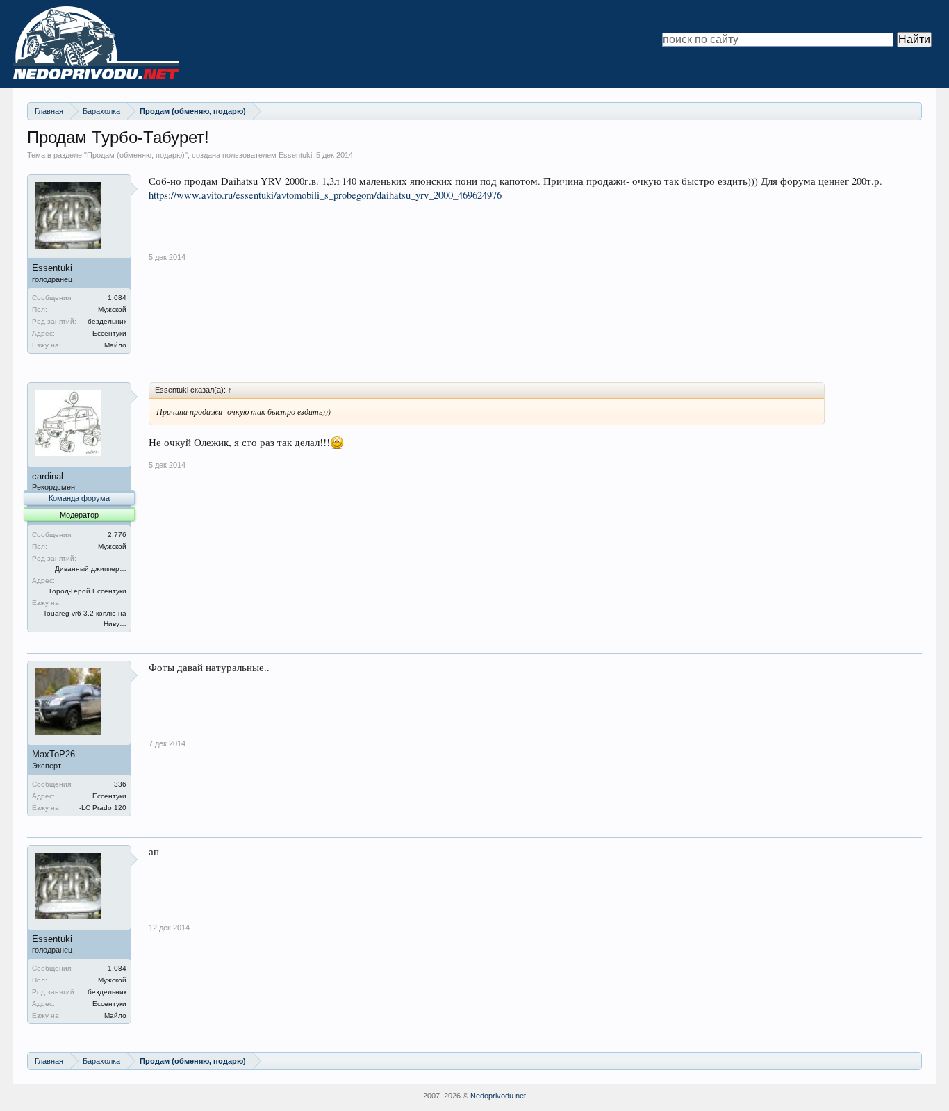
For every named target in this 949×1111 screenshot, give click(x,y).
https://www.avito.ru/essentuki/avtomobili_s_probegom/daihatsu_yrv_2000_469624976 (325, 194)
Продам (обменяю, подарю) (136, 155)
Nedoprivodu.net (498, 1096)
